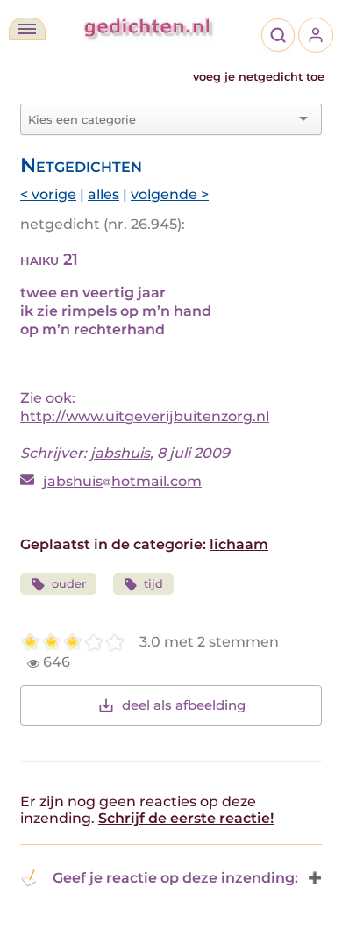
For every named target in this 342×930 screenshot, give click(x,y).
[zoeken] (278, 35)
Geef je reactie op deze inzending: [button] (175, 877)
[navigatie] (27, 29)
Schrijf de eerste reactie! (186, 818)
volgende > (170, 194)
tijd (153, 583)
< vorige (48, 194)
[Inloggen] (315, 35)
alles (103, 194)
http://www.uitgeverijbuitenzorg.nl (144, 416)
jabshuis (120, 453)
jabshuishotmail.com (122, 481)
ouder (69, 583)
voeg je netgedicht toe (258, 76)
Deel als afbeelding (184, 705)
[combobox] (160, 119)
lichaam (239, 544)
